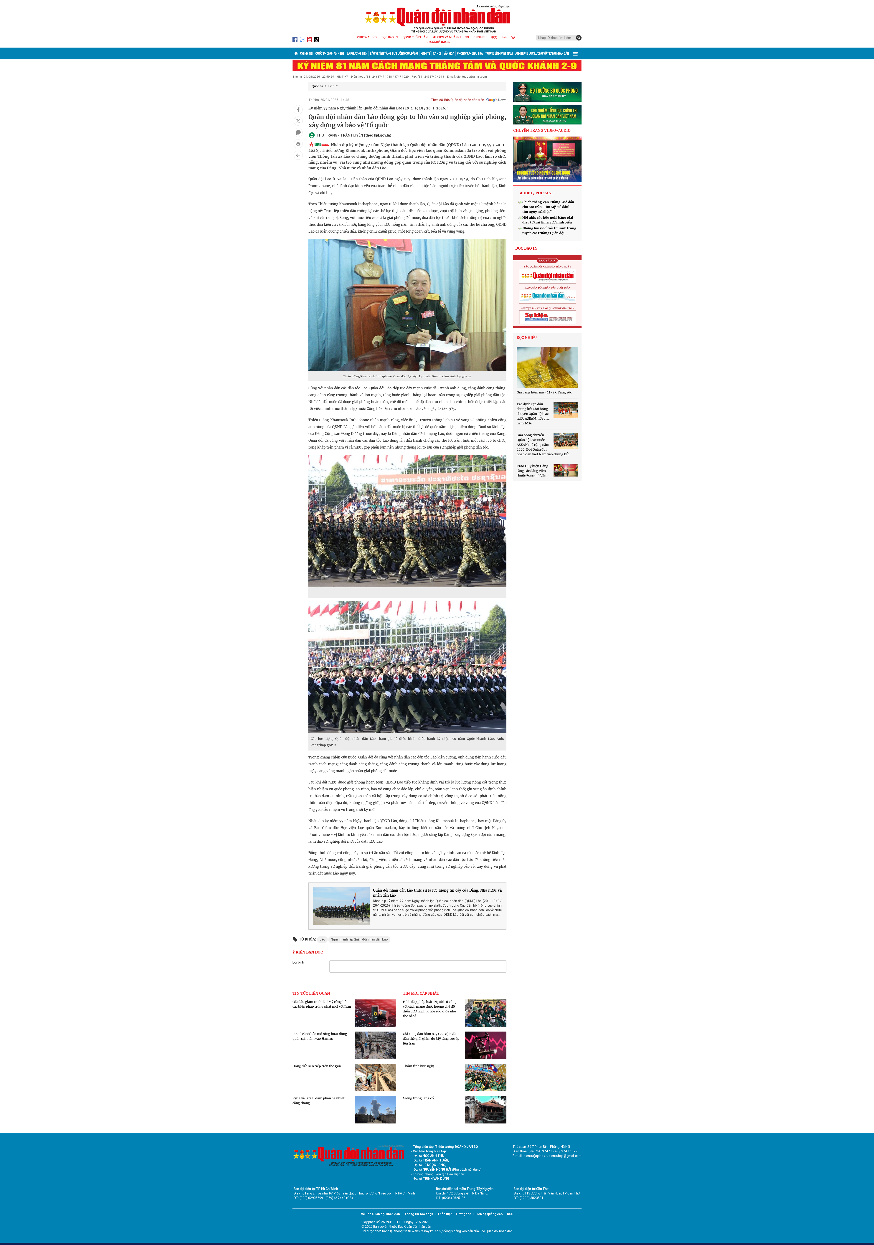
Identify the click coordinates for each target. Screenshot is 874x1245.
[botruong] (547, 92)
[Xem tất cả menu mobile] (575, 53)
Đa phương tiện (356, 53)
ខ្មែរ (513, 37)
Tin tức (333, 86)
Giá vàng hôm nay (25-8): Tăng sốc (544, 392)
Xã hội (437, 53)
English (480, 37)
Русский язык (438, 41)
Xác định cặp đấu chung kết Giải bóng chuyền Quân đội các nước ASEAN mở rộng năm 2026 (533, 413)
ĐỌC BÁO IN (389, 37)
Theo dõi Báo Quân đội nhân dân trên (457, 100)
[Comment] (298, 132)
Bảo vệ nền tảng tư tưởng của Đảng (394, 53)
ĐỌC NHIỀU (527, 337)
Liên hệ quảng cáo (489, 1214)
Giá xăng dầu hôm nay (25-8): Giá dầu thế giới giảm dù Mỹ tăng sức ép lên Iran (431, 1038)
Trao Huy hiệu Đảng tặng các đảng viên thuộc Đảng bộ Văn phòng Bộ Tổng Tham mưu (532, 475)
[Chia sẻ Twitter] (298, 121)
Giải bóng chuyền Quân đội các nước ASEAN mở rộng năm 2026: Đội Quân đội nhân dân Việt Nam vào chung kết (543, 444)
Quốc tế (317, 86)
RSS (510, 1214)
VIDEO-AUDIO (367, 37)
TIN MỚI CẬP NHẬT (421, 993)
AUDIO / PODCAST (536, 193)
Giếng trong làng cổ (418, 1098)
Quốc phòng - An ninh (329, 53)
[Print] (298, 143)
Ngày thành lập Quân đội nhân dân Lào (359, 939)
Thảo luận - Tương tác (454, 1214)
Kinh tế (425, 53)
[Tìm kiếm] (579, 38)
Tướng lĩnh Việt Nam (499, 53)
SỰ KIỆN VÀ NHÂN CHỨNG (450, 37)
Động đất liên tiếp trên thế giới (316, 1066)
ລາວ (504, 37)
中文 (494, 37)
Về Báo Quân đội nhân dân (380, 1214)
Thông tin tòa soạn (418, 1214)
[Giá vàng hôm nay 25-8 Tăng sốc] (547, 367)
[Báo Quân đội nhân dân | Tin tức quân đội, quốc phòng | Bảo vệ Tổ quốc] (437, 19)
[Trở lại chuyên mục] (298, 155)
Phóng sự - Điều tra (470, 53)
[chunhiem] (547, 114)
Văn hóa (449, 53)
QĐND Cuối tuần (415, 37)
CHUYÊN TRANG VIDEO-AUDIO (542, 130)
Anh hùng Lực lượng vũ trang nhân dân (542, 53)
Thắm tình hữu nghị (418, 1066)
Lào (322, 939)
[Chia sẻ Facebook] (298, 109)
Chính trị (306, 53)
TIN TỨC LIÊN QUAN (311, 993)
